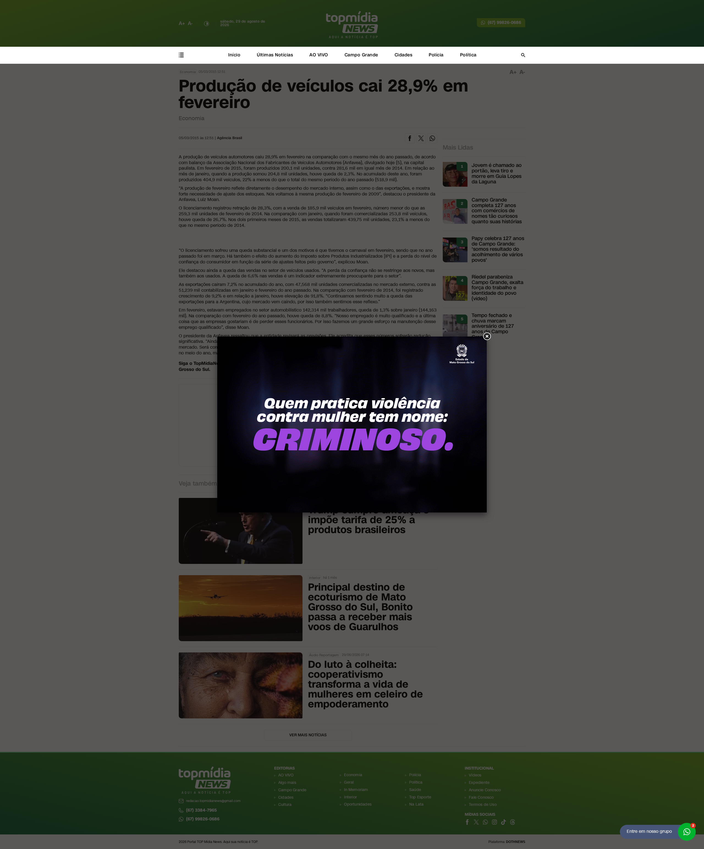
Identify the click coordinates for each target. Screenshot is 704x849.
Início (234, 55)
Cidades (404, 55)
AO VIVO (318, 55)
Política (468, 55)
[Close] (487, 336)
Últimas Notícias (275, 55)
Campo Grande (361, 55)
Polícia (436, 55)
